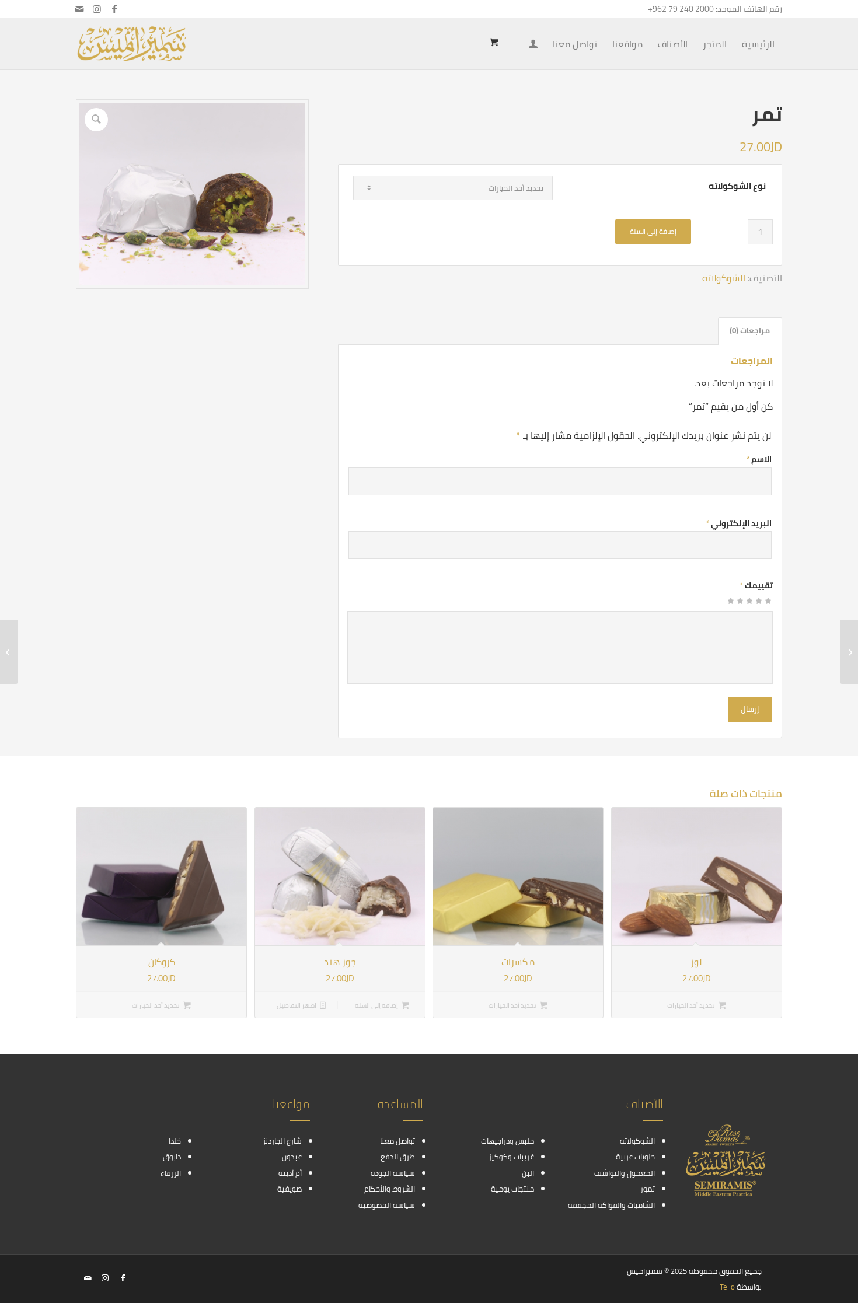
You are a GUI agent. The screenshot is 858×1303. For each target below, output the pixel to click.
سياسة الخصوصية (386, 1205)
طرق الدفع (398, 1157)
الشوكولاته (723, 278)
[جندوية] (849, 652)
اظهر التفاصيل (297, 1005)
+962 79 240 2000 (681, 8)
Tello (727, 1287)
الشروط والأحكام (389, 1189)
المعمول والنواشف (624, 1173)
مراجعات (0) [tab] (750, 330)
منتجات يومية (512, 1189)
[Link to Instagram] (97, 9)
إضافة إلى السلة (653, 231)
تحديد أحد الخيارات (691, 1005)
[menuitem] (758, 43)
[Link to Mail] (79, 9)
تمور (647, 1189)
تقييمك (756, 585)
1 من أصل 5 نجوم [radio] (768, 604)
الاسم (759, 459)
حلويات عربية (635, 1157)
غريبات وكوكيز (511, 1157)
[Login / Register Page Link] (533, 45)
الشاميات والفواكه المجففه (611, 1205)
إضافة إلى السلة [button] (377, 1005)
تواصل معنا (397, 1141)
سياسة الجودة (393, 1173)
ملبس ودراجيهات (507, 1141)
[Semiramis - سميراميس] (131, 43)
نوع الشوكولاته (737, 186)
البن (528, 1173)
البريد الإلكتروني (739, 523)
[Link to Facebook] (114, 9)
